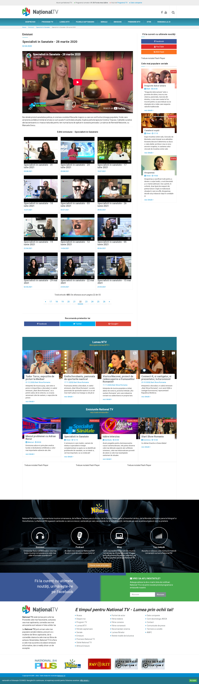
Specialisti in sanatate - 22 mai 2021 (77, 281)
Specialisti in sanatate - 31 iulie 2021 (38, 166)
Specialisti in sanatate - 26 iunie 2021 (111, 204)
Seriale (79, 632)
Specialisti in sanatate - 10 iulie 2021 (38, 204)
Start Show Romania (42, 382)
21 (74, 302)
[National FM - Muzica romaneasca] (72, 664)
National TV (61, 676)
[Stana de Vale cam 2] (153, 664)
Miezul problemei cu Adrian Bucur (41, 437)
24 (92, 302)
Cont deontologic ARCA (157, 619)
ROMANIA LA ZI (163, 22)
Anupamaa (149, 172)
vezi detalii (148, 110)
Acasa (24, 27)
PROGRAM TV (47, 22)
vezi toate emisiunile (99, 412)
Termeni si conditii (154, 629)
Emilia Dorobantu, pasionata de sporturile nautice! (79, 377)
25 (98, 302)
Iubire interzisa (111, 436)
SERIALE (104, 22)
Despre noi (81, 619)
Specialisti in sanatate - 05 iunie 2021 (111, 243)
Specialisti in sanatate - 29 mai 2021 (40, 281)
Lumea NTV (81, 626)
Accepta (193, 680)
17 (51, 302)
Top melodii (159, 547)
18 (57, 302)
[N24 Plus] (45, 664)
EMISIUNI (118, 22)
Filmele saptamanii (84, 629)
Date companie (136, 3)
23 (86, 302)
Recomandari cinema (121, 629)
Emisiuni (31, 27)
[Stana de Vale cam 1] (126, 664)
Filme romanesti (118, 626)
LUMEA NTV (65, 22)
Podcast (80, 547)
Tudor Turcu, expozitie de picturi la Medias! (40, 377)
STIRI (149, 22)
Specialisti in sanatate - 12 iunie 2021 (75, 243)
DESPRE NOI (30, 22)
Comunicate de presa (156, 626)
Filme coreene (118, 622)
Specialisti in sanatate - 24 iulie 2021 (75, 166)
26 (104, 302)
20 (68, 302)
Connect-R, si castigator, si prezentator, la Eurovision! (156, 377)
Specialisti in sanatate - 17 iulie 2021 (111, 166)
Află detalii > (84, 680)
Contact (150, 622)
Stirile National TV (84, 642)
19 (62, 302)
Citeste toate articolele (99, 565)
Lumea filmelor (118, 632)
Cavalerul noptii (151, 130)
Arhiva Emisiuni (83, 646)
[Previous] (45, 301)
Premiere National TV (85, 639)
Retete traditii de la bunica (123, 636)
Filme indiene (117, 619)
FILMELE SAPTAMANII (85, 22)
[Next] (109, 301)
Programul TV (122, 3)
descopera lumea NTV (99, 345)
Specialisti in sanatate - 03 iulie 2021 (75, 204)
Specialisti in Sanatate (43, 27)
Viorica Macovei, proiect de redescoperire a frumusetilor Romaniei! (119, 379)
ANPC (149, 632)
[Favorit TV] (99, 664)
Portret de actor (118, 615)
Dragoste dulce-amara (155, 86)
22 (80, 302)
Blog (119, 547)
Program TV (81, 622)
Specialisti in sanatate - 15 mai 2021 (114, 281)
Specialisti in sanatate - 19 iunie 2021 (38, 243)
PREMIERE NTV (134, 22)
